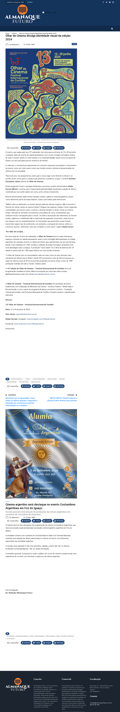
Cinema (28, 379)
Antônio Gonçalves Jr (17, 379)
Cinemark (62, 379)
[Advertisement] (41, 358)
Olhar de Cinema (24, 382)
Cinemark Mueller (12, 382)
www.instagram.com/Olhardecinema (41, 319)
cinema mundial (51, 379)
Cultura (74, 44)
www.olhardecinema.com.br (44, 274)
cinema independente (39, 379)
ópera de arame (35, 382)
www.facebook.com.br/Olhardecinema (29, 324)
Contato (29, 2)
